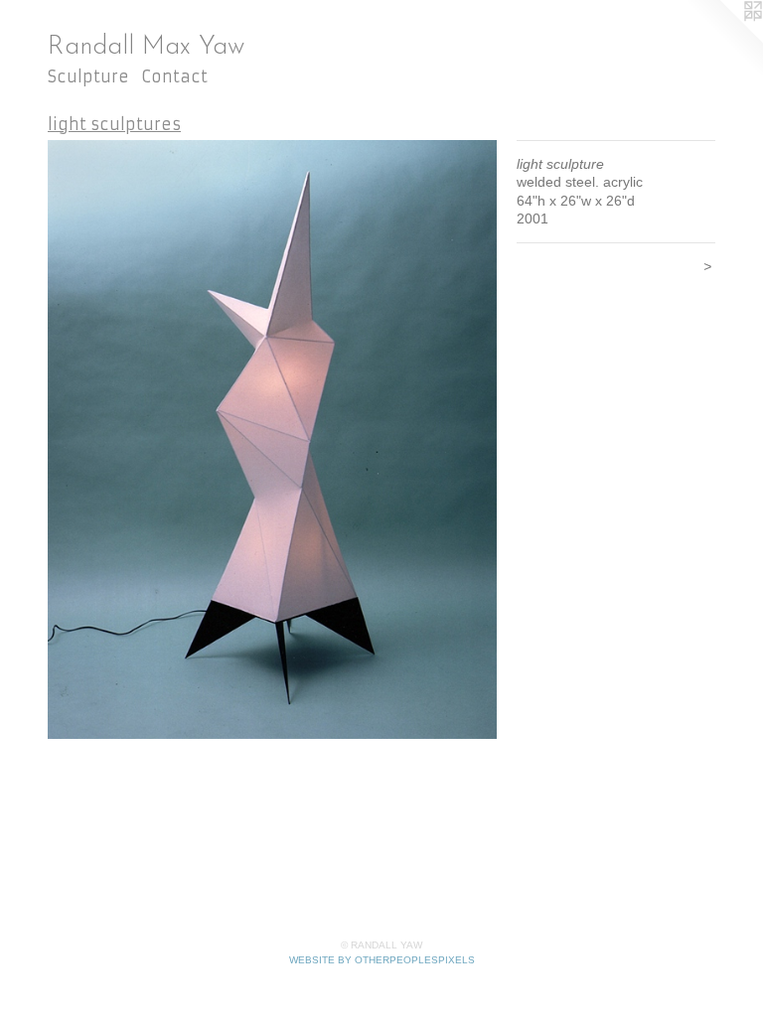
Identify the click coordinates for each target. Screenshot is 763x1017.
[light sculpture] (272, 440)
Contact (174, 76)
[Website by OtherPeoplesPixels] (723, 39)
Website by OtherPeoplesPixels (382, 959)
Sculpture (88, 76)
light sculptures (114, 124)
